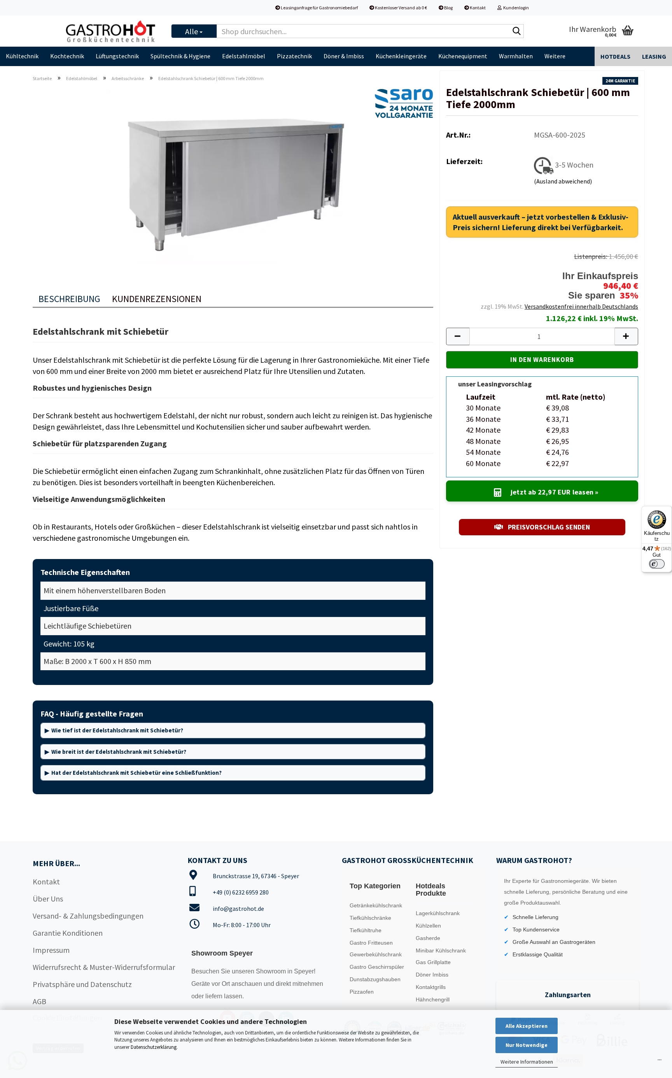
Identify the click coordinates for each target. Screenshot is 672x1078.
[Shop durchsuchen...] (516, 31)
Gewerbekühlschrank (376, 954)
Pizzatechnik (294, 56)
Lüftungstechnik (117, 56)
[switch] (657, 563)
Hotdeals (615, 56)
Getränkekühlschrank (376, 905)
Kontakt (477, 7)
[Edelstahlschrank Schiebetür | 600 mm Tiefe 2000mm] (233, 175)
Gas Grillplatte (433, 962)
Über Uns (48, 898)
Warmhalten (516, 56)
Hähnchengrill (433, 999)
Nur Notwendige (527, 1044)
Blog (448, 7)
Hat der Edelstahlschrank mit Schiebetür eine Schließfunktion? (136, 772)
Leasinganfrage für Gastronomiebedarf (319, 7)
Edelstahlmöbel (243, 56)
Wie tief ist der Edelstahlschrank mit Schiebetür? (117, 730)
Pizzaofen (362, 992)
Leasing (654, 56)
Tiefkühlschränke (370, 918)
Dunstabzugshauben (375, 979)
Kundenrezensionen (156, 299)
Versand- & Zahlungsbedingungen (88, 916)
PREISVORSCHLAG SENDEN (548, 526)
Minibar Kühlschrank (441, 950)
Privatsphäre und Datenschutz (82, 984)
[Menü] (659, 1061)
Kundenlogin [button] (515, 7)
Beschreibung (69, 299)
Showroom (271, 971)
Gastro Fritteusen (371, 943)
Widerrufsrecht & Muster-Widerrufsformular (104, 967)
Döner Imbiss (432, 974)
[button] (457, 336)
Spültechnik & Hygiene (180, 56)
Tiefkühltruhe (366, 930)
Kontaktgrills (431, 987)
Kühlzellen (428, 926)
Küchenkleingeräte (401, 56)
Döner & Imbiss (344, 56)
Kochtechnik (67, 56)
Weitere (554, 56)
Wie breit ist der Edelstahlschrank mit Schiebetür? (118, 751)
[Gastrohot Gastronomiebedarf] (111, 31)
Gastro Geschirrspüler (377, 967)
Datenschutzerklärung (154, 1047)
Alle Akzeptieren (527, 1025)
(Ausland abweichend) (563, 181)
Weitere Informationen (526, 1061)
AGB (39, 1001)
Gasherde (428, 938)
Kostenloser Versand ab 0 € (400, 7)
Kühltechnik (22, 56)
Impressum (51, 950)
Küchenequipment (462, 56)
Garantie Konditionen (68, 933)
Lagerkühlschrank (438, 913)
